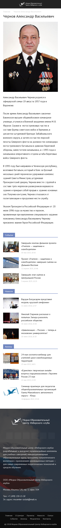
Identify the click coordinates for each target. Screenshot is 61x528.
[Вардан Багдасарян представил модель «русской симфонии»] (11, 303)
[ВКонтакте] (43, 436)
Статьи (50, 515)
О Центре (19, 515)
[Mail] (26, 436)
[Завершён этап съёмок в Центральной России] (11, 278)
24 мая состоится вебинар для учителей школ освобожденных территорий (36, 357)
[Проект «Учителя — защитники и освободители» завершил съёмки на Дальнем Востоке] (11, 262)
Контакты (47, 519)
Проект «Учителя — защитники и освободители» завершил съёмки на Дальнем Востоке (38, 261)
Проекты (30, 515)
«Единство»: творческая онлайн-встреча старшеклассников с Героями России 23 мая (39, 373)
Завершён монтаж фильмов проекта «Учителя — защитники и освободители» (38, 246)
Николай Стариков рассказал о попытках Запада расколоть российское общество (35, 317)
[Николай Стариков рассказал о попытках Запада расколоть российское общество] (11, 318)
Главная (6, 11)
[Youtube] (51, 436)
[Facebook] (18, 436)
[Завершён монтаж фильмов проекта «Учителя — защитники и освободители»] (11, 246)
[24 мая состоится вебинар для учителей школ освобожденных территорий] (11, 358)
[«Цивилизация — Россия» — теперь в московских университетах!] (11, 333)
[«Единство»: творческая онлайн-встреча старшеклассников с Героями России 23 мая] (11, 374)
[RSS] (35, 436)
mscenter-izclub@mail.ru (25, 499)
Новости (9, 291)
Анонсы (8, 346)
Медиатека (35, 519)
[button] (56, 4)
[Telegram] (9, 436)
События (9, 235)
